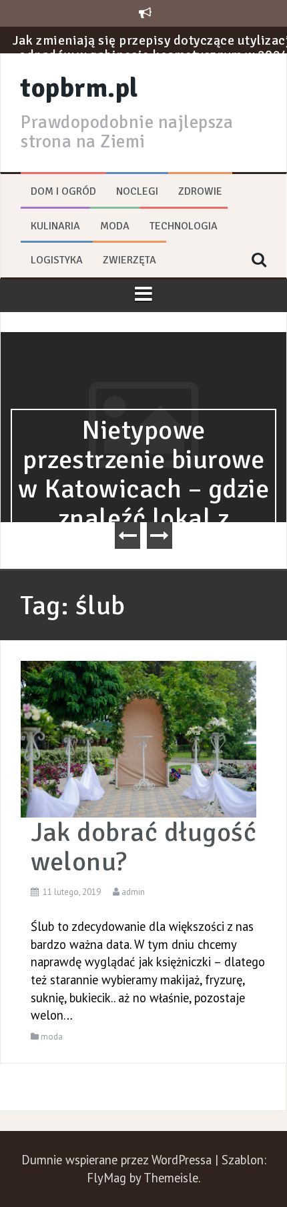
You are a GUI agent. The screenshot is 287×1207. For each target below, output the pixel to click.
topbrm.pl (79, 88)
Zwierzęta (129, 260)
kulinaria (55, 226)
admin (133, 892)
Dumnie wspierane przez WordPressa (118, 1160)
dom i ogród (63, 191)
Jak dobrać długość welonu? (143, 847)
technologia (184, 226)
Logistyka (57, 260)
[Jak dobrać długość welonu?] (138, 738)
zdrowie (200, 191)
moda (114, 226)
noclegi (137, 191)
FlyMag (106, 1178)
